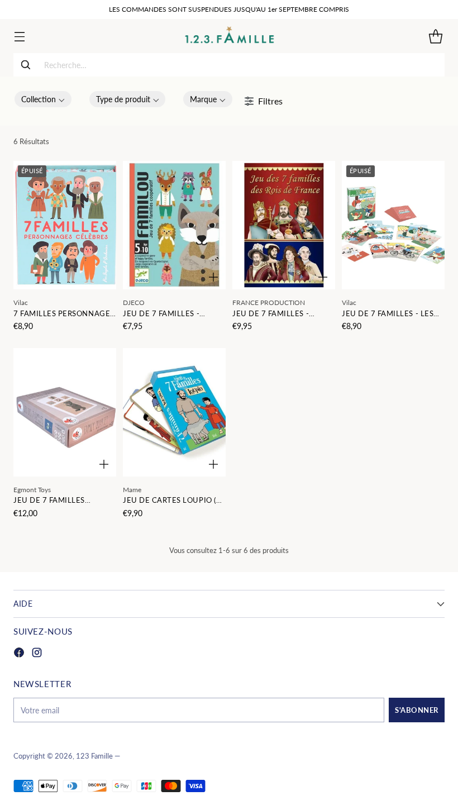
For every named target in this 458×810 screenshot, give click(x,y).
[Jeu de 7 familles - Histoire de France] (283, 225)
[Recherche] (25, 65)
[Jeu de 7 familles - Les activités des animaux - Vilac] (393, 225)
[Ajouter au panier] (213, 277)
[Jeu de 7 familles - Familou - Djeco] (174, 225)
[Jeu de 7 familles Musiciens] (64, 412)
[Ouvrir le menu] (19, 36)
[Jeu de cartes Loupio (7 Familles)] (174, 412)
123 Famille (94, 756)
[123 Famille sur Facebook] (19, 654)
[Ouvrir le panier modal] (435, 36)
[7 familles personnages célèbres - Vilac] (64, 225)
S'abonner (416, 710)
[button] (43, 99)
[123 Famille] (229, 36)
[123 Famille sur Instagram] (37, 654)
